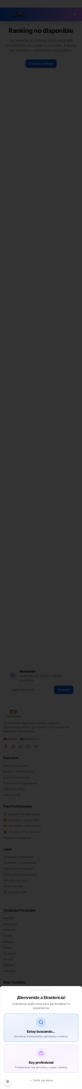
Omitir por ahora (43, 1080)
